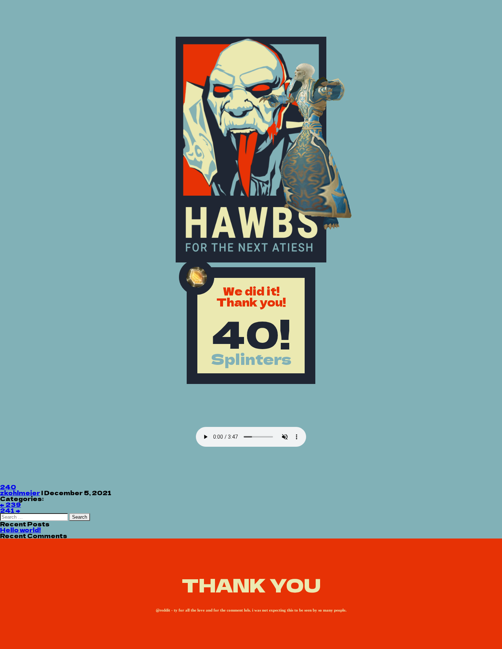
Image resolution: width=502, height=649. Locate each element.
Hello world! (20, 529)
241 (10, 510)
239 (10, 504)
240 (8, 486)
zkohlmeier (20, 492)
